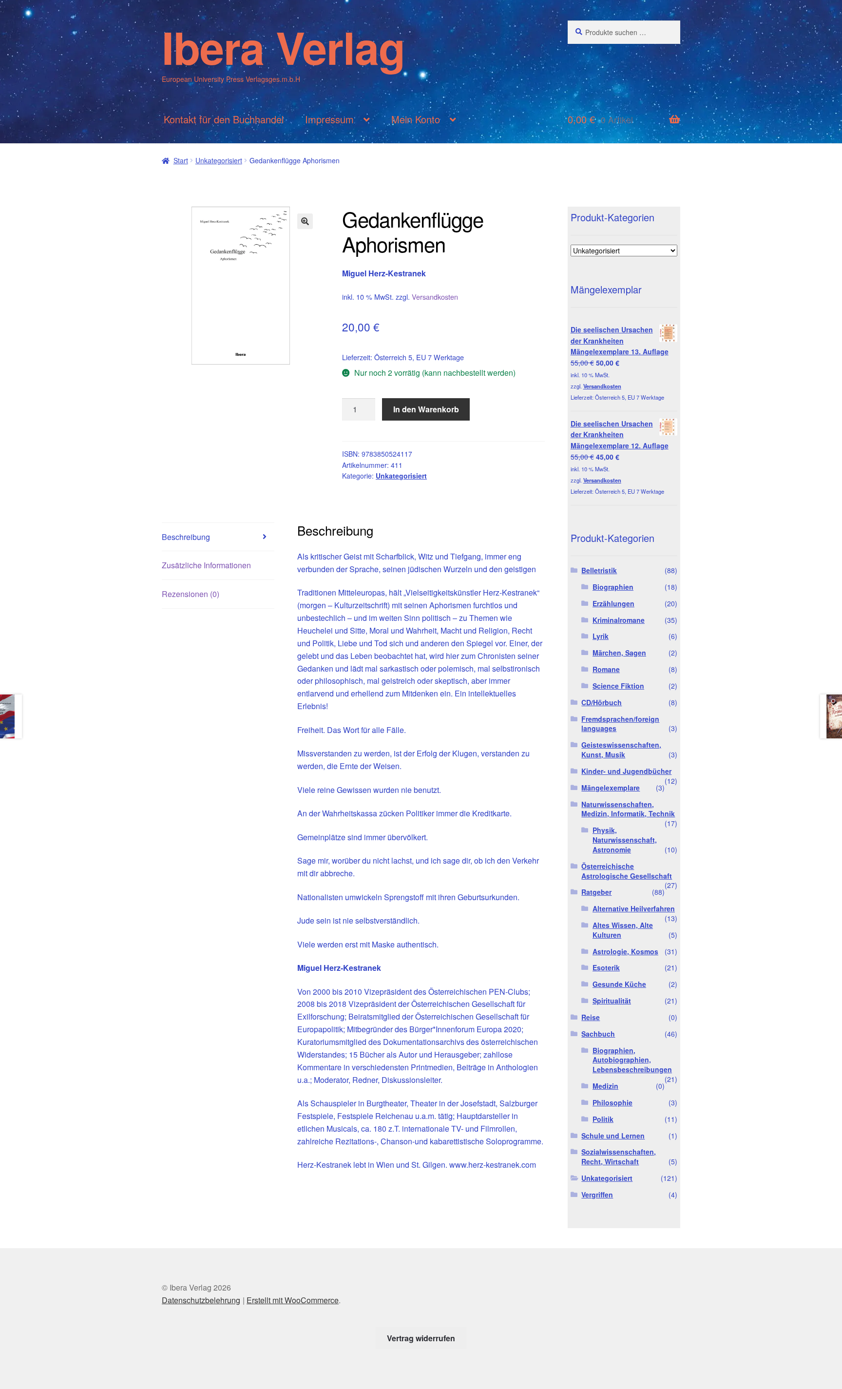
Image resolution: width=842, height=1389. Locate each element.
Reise (590, 1017)
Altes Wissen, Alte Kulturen (623, 930)
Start (180, 160)
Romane (606, 669)
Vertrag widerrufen (421, 1338)
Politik (603, 1119)
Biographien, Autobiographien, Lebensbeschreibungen (632, 1060)
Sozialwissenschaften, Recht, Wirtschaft (618, 1156)
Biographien (613, 587)
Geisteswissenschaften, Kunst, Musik (621, 749)
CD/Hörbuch (601, 702)
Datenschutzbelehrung (201, 1300)
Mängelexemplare (610, 787)
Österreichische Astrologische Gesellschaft (626, 871)
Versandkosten (435, 296)
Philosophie (612, 1102)
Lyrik (601, 636)
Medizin (605, 1086)
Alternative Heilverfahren (634, 908)
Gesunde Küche (619, 984)
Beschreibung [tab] (186, 536)
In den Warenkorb (426, 409)
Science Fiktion (618, 686)
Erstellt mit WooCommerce (293, 1300)
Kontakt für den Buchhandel (224, 119)
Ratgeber (596, 892)
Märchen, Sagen (619, 652)
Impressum (329, 119)
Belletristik (599, 570)
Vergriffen (597, 1194)
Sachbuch (598, 1034)
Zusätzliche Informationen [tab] (206, 565)
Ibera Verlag (283, 47)
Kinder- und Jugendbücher (626, 771)
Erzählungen (613, 603)
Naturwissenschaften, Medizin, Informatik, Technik (628, 809)
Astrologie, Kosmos (625, 951)
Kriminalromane (619, 620)
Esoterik (606, 967)
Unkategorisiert (218, 160)
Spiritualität (612, 1000)
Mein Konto (415, 119)
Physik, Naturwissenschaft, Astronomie (625, 839)
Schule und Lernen (613, 1135)
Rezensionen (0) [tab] (190, 593)
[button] (305, 221)
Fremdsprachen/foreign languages (620, 723)
